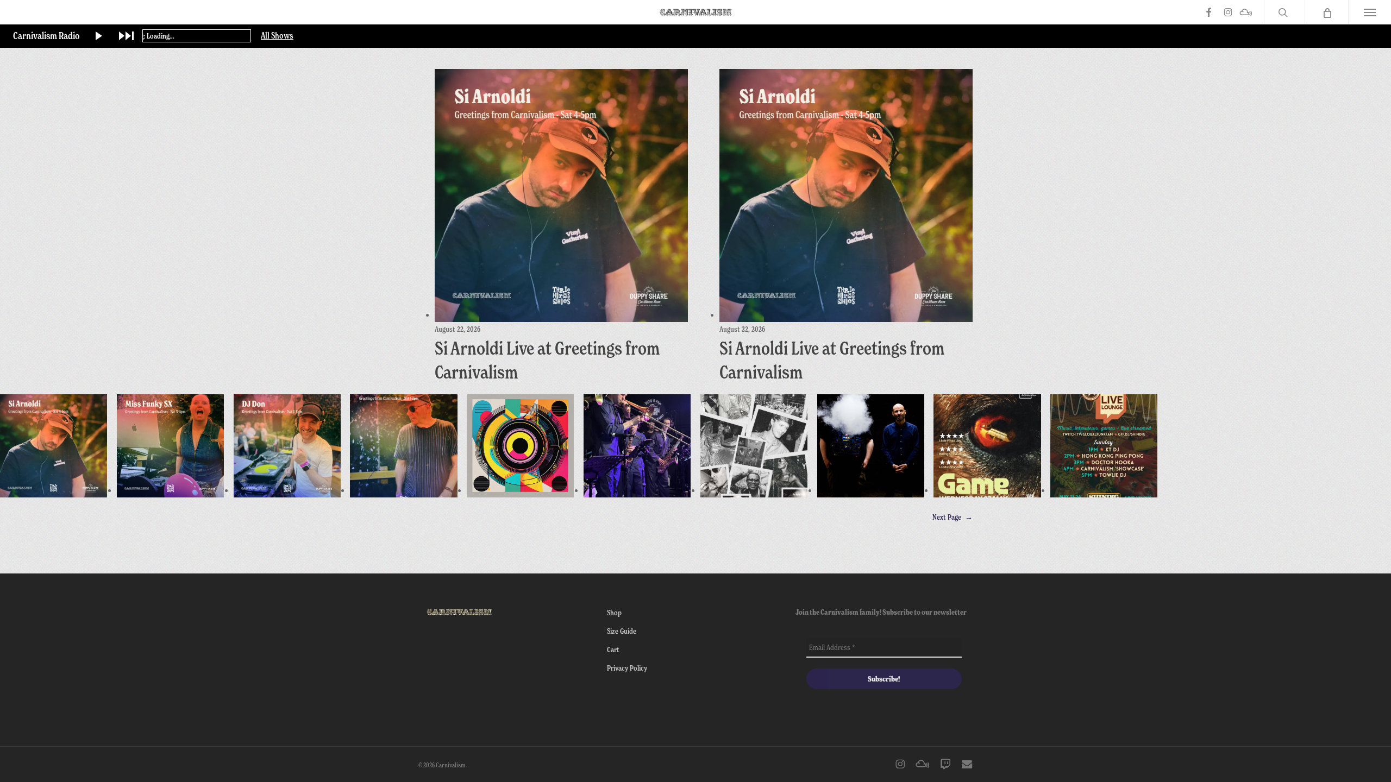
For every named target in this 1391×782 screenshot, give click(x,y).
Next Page (952, 516)
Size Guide (621, 630)
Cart (613, 649)
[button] (1369, 12)
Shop (614, 612)
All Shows (277, 36)
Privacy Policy (627, 667)
